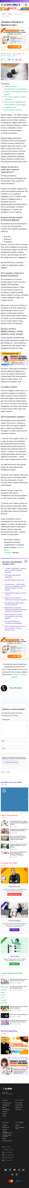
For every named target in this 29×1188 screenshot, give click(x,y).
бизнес (3, 772)
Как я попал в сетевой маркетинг (19, 1014)
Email (3, 748)
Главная (4, 14)
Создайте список (10, 107)
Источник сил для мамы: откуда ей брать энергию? (18, 1007)
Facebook (23, 674)
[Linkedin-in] (23, 1170)
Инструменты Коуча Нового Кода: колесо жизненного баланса (19, 830)
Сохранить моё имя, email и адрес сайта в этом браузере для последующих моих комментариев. (14, 758)
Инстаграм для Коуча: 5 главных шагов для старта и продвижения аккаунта (19, 823)
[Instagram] (12, 1174)
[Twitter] (14, 1170)
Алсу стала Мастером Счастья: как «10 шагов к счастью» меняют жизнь (15, 628)
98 (19, 1016)
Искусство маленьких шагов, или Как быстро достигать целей (19, 1021)
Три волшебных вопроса (13, 110)
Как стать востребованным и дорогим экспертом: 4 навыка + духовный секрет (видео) (18, 838)
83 (19, 1024)
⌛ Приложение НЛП (8, 1157)
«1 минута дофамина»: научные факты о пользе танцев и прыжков (15, 570)
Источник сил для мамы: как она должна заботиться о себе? (19, 980)
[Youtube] (5, 1170)
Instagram (16, 674)
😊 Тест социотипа (8, 1155)
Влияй (9, 14)
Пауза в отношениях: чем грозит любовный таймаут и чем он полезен (18, 845)
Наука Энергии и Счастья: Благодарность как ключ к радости (14, 616)
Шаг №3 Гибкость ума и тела (14, 580)
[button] (2, 59)
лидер (8, 772)
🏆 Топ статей (6, 1147)
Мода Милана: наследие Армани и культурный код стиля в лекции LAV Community (16, 609)
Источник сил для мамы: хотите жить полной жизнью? (18, 987)
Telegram (14, 677)
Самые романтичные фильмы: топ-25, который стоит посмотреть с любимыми (18, 853)
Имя (3, 741)
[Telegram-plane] (19, 1170)
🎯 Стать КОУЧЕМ (7, 1152)
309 (20, 982)
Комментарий (6, 719)
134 (20, 1010)
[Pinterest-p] (17, 1174)
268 (20, 990)
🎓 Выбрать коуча (7, 1149)
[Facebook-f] (10, 1170)
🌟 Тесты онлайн (7, 1160)
